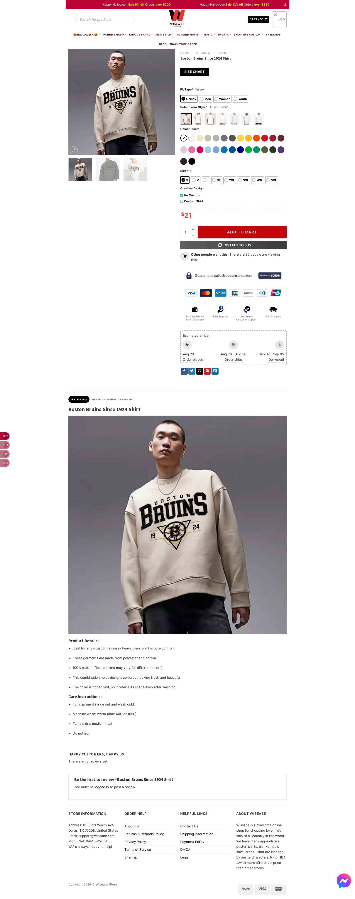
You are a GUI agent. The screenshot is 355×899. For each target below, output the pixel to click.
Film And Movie (187, 34)
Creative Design (192, 188)
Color (185, 129)
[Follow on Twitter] (236, 19)
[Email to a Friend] (199, 371)
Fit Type (186, 89)
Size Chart (194, 72)
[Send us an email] (242, 19)
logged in (101, 787)
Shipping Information (196, 834)
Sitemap (130, 857)
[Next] (168, 102)
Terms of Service (137, 849)
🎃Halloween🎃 (85, 34)
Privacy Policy (135, 842)
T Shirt (222, 53)
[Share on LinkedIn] (215, 371)
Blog (163, 44)
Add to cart (242, 232)
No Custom (192, 195)
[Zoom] (74, 150)
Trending (273, 34)
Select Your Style (193, 107)
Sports (223, 34)
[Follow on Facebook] (231, 19)
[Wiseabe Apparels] (177, 19)
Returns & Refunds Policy (144, 834)
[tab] (78, 399)
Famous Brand (140, 34)
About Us (131, 826)
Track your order (183, 44)
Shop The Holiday (247, 34)
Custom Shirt (193, 201)
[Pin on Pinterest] (207, 371)
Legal (184, 857)
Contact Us (189, 826)
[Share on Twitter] (191, 371)
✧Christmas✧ (113, 34)
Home (184, 53)
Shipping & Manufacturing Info (113, 399)
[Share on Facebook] (184, 371)
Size (184, 171)
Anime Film (163, 34)
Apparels (203, 53)
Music (208, 34)
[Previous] (75, 102)
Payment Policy (192, 842)
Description (78, 399)
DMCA (185, 849)
